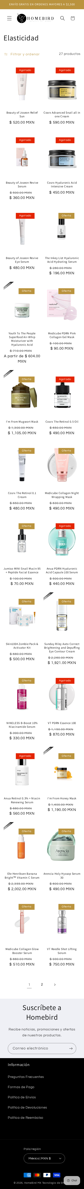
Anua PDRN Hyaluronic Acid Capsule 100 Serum (62, 570)
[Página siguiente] (54, 984)
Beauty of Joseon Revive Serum (22, 184)
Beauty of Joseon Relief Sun (22, 114)
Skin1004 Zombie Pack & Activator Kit (22, 645)
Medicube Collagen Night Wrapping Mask (62, 495)
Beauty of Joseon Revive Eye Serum (22, 260)
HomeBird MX (32, 1183)
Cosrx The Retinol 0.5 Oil (62, 421)
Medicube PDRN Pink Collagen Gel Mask (62, 335)
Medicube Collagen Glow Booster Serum (22, 951)
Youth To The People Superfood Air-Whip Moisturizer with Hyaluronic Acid (22, 338)
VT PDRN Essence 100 (62, 723)
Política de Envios (22, 1097)
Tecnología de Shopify (56, 1183)
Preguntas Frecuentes (26, 1077)
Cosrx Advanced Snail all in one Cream (62, 114)
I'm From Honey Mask (61, 798)
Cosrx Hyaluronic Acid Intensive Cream (62, 184)
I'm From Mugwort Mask (22, 421)
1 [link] (29, 985)
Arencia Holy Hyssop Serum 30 (62, 875)
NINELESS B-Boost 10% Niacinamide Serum (22, 725)
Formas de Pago (21, 1087)
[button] (9, 18)
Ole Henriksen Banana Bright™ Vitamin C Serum (22, 875)
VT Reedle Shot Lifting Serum (62, 951)
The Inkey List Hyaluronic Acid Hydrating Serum (62, 260)
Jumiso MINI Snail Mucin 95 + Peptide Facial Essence (22, 570)
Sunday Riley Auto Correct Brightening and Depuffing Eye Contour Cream (62, 647)
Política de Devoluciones (27, 1107)
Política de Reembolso (25, 1118)
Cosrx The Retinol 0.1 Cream (22, 495)
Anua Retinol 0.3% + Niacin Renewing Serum (22, 800)
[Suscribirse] (71, 1048)
